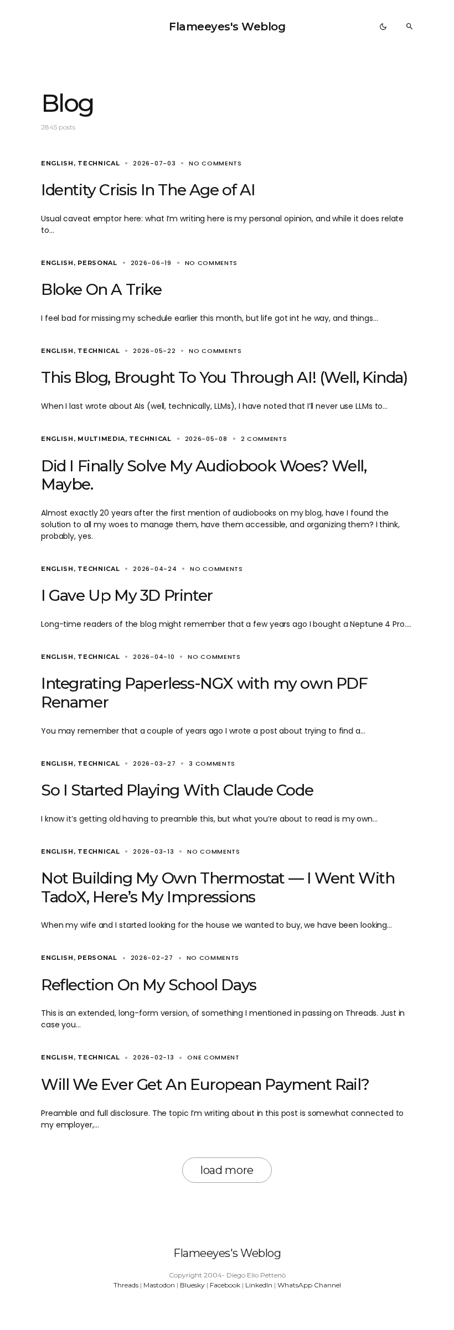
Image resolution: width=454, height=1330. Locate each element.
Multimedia (101, 439)
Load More (227, 1170)
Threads (126, 1285)
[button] (383, 26)
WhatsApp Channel (309, 1285)
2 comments (264, 438)
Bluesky (192, 1285)
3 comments (212, 763)
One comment (213, 1057)
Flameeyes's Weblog (227, 26)
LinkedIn (258, 1285)
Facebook (225, 1285)
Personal (97, 263)
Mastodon (159, 1285)
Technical (99, 163)
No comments (215, 163)
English (57, 163)
